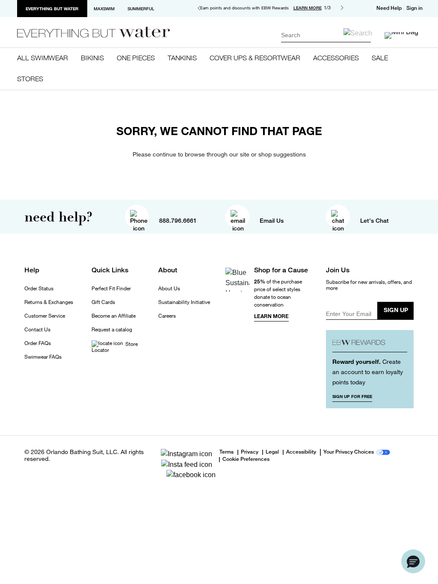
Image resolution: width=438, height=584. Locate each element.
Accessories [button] (336, 58)
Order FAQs (37, 343)
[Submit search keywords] (358, 33)
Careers (167, 316)
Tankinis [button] (182, 58)
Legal (272, 452)
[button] (416, 8)
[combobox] (326, 34)
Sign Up (396, 309)
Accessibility (301, 452)
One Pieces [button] (136, 58)
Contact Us (37, 330)
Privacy (249, 452)
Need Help (389, 8)
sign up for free (352, 396)
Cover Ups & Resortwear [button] (255, 58)
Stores (30, 79)
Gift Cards (103, 302)
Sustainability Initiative (184, 302)
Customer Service (44, 316)
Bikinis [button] (92, 58)
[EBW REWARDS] (369, 344)
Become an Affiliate (114, 316)
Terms (226, 452)
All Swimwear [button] (42, 58)
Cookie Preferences (245, 459)
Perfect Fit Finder (111, 289)
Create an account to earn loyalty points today (367, 372)
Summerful (140, 8)
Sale (380, 58)
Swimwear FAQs (43, 357)
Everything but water (52, 8)
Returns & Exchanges (48, 302)
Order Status (38, 289)
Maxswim (104, 8)
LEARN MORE (307, 7)
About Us (169, 289)
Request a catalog (112, 330)
